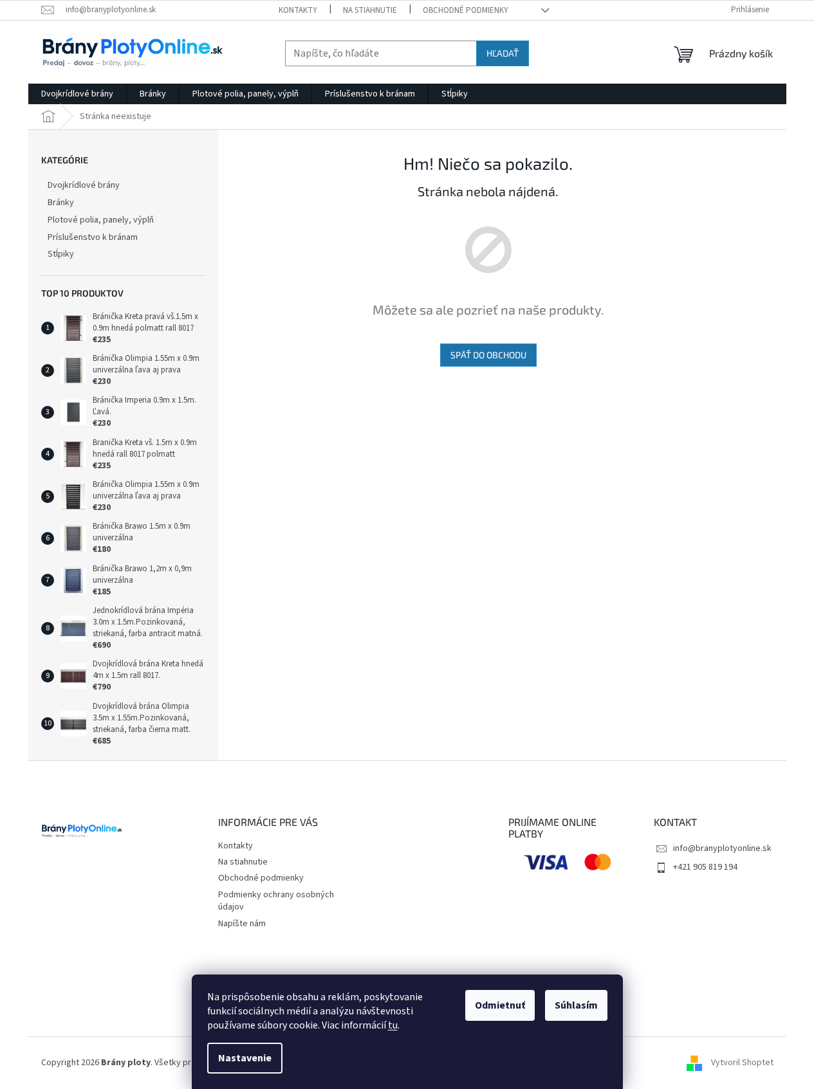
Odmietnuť (500, 1005)
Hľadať (502, 53)
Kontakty (298, 10)
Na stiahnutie (370, 10)
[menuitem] (77, 94)
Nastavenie (245, 1058)
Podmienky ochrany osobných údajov (276, 900)
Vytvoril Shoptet (742, 1062)
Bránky (61, 202)
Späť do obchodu (488, 354)
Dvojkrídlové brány (84, 185)
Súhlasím (576, 1005)
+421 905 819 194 (705, 867)
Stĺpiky (61, 254)
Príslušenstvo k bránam (93, 237)
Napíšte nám (242, 923)
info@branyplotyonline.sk (722, 848)
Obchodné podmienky (465, 10)
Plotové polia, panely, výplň (101, 220)
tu (393, 1025)
